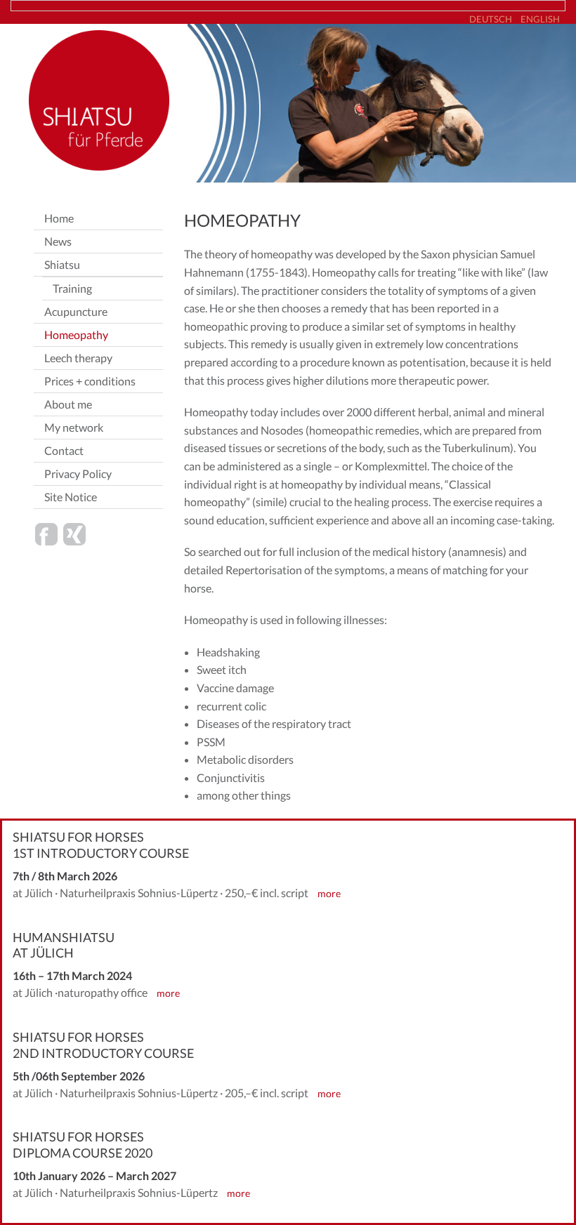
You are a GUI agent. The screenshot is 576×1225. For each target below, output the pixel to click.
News (58, 241)
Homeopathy (76, 334)
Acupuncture (75, 311)
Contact (64, 450)
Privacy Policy (78, 473)
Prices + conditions (90, 381)
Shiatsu (62, 264)
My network (73, 427)
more (329, 893)
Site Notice (70, 496)
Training (72, 288)
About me (68, 404)
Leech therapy (78, 357)
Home (59, 218)
